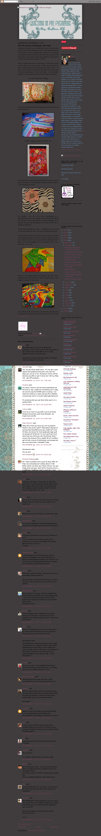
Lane (24, 479)
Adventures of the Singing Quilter (69, 322)
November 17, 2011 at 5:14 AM (36, 672)
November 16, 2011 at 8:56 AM (36, 454)
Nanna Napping (70, 269)
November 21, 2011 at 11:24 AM (36, 793)
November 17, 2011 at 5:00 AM (37, 658)
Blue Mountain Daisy (70, 331)
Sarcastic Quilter (28, 676)
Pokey (24, 532)
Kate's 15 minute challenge (34, 335)
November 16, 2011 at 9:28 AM (36, 506)
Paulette (25, 385)
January (68, 305)
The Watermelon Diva (70, 436)
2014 (65, 232)
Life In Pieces (68, 360)
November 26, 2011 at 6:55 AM (37, 819)
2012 (65, 238)
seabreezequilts (27, 552)
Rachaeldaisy (27, 521)
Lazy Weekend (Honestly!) (74, 252)
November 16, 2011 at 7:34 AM (36, 362)
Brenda (24, 611)
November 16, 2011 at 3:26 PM (36, 516)
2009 (66, 311)
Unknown (25, 708)
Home (38, 827)
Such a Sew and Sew (70, 415)
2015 (65, 230)
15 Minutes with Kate (72, 257)
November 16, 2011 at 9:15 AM (36, 474)
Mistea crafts (68, 373)
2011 (65, 240)
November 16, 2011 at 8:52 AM (36, 445)
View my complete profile (71, 149)
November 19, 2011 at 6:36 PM (36, 779)
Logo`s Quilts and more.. (72, 365)
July (66, 290)
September (69, 285)
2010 (65, 308)
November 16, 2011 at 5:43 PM (36, 566)
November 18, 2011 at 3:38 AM (36, 759)
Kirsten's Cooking (69, 352)
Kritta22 (25, 750)
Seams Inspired (68, 405)
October (68, 282)
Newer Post (22, 827)
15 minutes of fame (23, 316)
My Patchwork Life (70, 377)
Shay (72, 56)
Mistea (24, 764)
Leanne (24, 409)
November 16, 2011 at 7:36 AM (36, 380)
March (67, 300)
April (67, 297)
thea (23, 345)
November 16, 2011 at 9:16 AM (36, 492)
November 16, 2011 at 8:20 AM (36, 404)
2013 (65, 235)
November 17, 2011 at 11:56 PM (36, 734)
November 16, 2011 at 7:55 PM (36, 586)
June (67, 292)
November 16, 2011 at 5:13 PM (36, 548)
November (69, 245)
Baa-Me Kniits (27, 590)
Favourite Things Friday (73, 254)
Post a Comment (24, 824)
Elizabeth (25, 798)
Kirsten (24, 662)
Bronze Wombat (69, 335)
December (69, 242)
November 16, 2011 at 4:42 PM (36, 528)
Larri (24, 722)
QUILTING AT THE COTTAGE (69, 388)
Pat (23, 738)
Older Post (54, 827)
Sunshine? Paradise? (71, 420)
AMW (24, 626)
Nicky (24, 497)
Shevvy (24, 570)
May (67, 295)
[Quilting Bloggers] (70, 155)
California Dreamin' (70, 339)
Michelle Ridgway (28, 459)
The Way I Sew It (69, 440)
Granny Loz (67, 344)
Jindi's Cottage (68, 348)
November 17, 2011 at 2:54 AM (36, 636)
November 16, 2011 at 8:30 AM (36, 418)
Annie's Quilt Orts (69, 327)
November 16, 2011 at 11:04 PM (37, 606)
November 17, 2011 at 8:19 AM (36, 684)
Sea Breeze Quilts (69, 401)
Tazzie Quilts (67, 424)
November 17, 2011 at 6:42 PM (36, 718)
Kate (24, 784)
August (68, 287)
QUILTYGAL (67, 393)
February (68, 303)
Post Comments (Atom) (36, 830)
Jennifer (25, 367)
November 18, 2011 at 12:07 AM (37, 745)
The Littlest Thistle (70, 434)
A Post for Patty (70, 259)
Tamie (24, 511)
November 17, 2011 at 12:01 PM (36, 704)
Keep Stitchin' (27, 423)
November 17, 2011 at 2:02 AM (36, 622)
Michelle (25, 688)
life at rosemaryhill (70, 356)
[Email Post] (40, 333)
